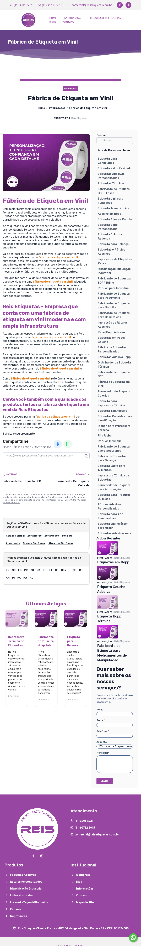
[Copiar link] (86, 456)
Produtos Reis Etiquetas (105, 17)
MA (25, 577)
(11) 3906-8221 (23, 5)
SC (32, 570)
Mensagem (102, 752)
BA (50, 570)
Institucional (72, 18)
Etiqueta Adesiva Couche (115, 219)
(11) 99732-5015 (52, 5)
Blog (52, 22)
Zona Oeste (51, 535)
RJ (7, 570)
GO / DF (65, 570)
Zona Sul (67, 535)
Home (53, 18)
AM (7, 577)
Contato (68, 22)
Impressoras (18, 916)
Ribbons (15, 909)
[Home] (28, 20)
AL (31, 577)
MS (74, 570)
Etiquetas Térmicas (111, 183)
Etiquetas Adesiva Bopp (114, 357)
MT (81, 570)
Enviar (105, 780)
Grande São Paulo (34, 543)
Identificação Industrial (26, 888)
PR (26, 570)
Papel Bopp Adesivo (111, 332)
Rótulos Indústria (110, 441)
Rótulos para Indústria (113, 288)
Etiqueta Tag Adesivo (112, 410)
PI (13, 577)
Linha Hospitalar (21, 895)
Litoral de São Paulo (60, 543)
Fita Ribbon (105, 435)
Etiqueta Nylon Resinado (115, 168)
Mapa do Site (85, 902)
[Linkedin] (67, 444)
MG (13, 570)
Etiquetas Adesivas (23, 875)
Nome (100, 709)
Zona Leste (13, 543)
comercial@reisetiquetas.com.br (92, 5)
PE (44, 570)
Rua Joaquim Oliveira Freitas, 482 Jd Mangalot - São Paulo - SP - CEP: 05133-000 (73, 928)
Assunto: (101, 742)
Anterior (11, 474)
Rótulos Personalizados (26, 881)
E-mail (100, 720)
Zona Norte (34, 535)
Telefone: (102, 731)
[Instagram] (128, 5)
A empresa (83, 875)
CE (56, 570)
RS (38, 570)
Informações (57, 108)
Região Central (15, 535)
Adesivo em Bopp (109, 213)
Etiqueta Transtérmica (113, 208)
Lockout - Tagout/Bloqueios (29, 902)
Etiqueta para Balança (113, 244)
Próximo (81, 474)
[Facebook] (120, 5)
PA (19, 577)
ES (19, 570)
